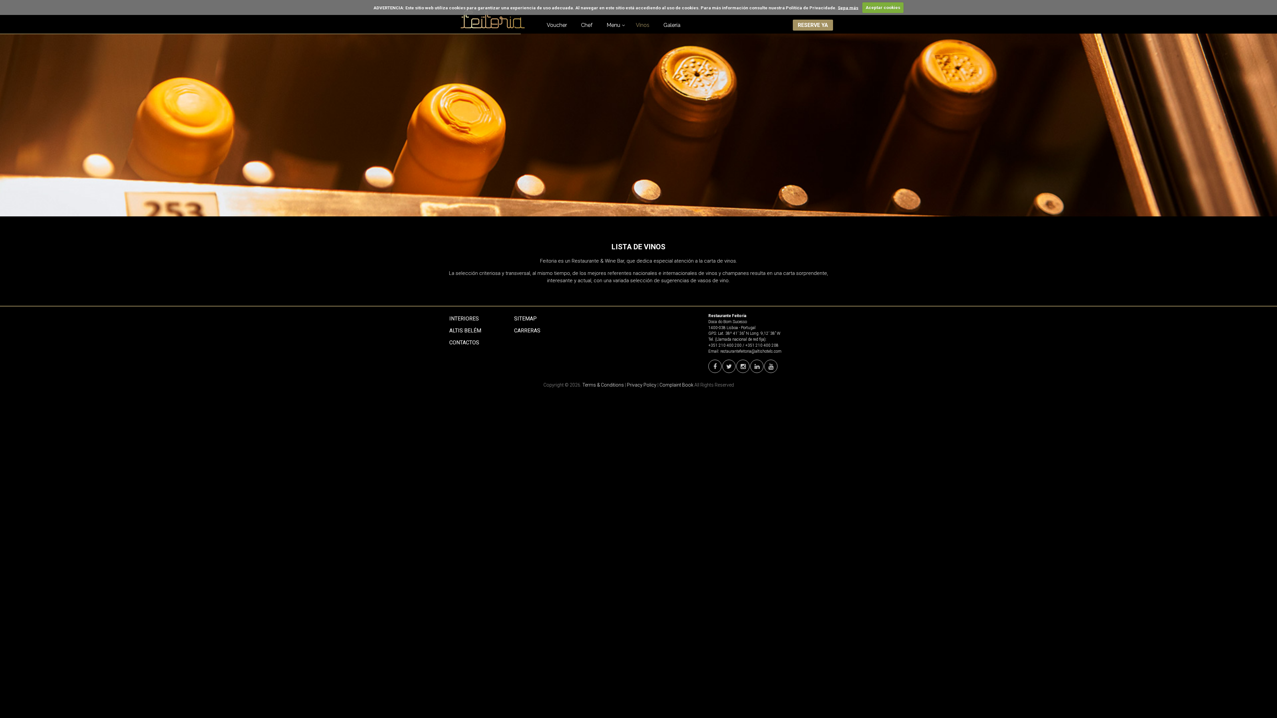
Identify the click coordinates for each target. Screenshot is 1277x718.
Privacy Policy (641, 385)
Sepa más (848, 7)
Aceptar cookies (883, 7)
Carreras (527, 330)
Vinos (642, 25)
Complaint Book (676, 385)
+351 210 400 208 (762, 345)
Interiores (464, 318)
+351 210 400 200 (725, 345)
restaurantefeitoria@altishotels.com (750, 351)
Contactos (464, 342)
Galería (671, 25)
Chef (587, 25)
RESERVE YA (813, 25)
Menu (613, 25)
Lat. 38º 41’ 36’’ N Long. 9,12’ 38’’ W (749, 333)
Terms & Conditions (603, 385)
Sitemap (525, 318)
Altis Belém (465, 330)
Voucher (557, 25)
